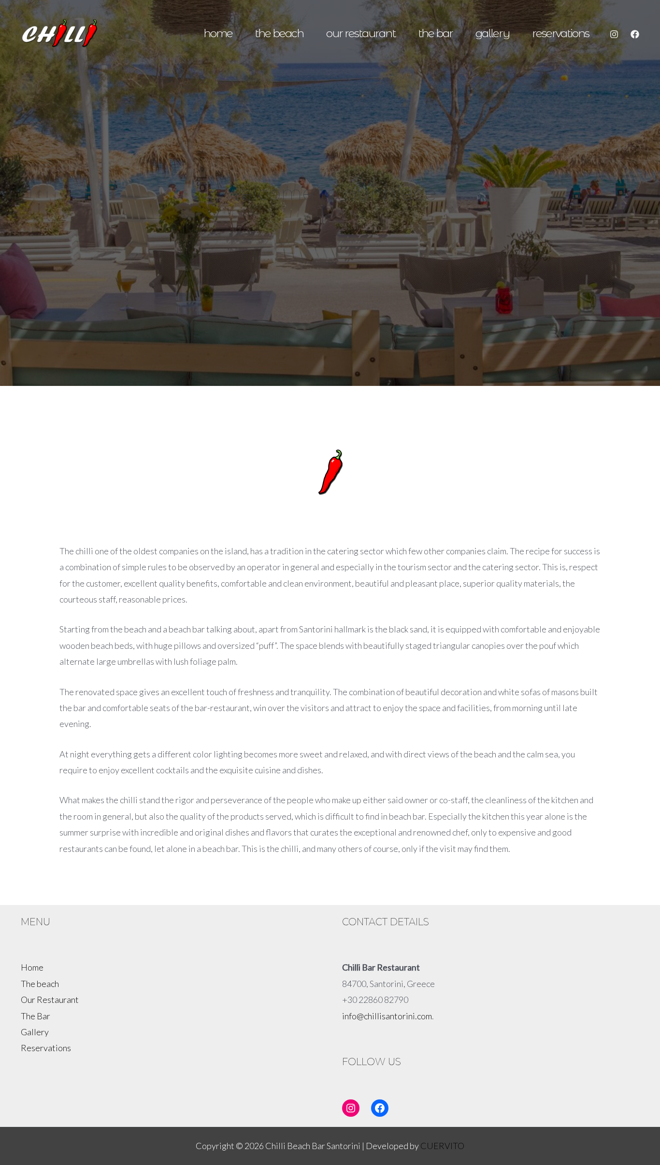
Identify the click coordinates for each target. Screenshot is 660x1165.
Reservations (560, 33)
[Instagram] (614, 34)
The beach (279, 33)
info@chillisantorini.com (387, 1016)
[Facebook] (635, 34)
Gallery (492, 33)
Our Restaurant (360, 33)
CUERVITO (442, 1145)
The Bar (435, 33)
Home (217, 33)
